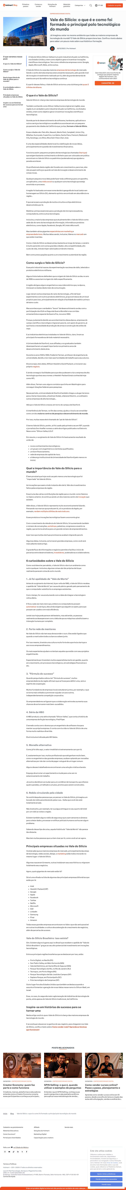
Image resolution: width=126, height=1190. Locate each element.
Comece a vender (38, 5)
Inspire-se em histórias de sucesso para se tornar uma (13, 104)
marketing (61, 854)
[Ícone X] (22, 1151)
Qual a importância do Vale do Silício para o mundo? (11, 79)
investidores (59, 553)
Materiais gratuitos (66, 5)
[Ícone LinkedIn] (18, 1151)
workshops (52, 526)
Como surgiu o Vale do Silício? (11, 71)
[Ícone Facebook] (26, 1151)
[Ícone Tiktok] (13, 1151)
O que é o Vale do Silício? (12, 64)
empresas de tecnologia (66, 70)
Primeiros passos (25, 5)
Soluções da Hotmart (52, 5)
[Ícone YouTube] (9, 1151)
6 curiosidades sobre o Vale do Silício (11, 88)
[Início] (10, 4)
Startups (82, 153)
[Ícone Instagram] (5, 1151)
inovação (82, 497)
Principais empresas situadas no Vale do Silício (13, 96)
